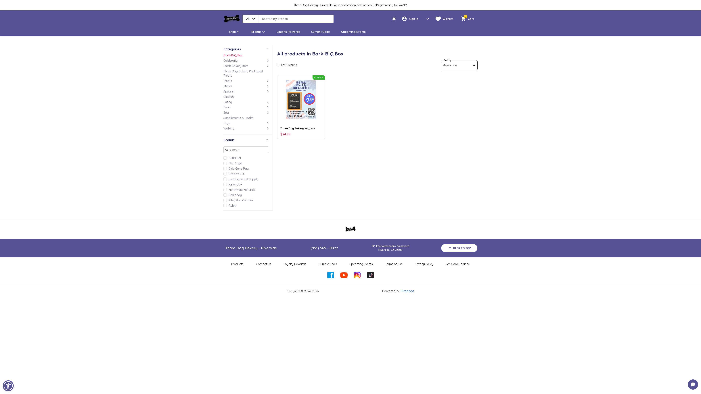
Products (237, 264)
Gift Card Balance (458, 264)
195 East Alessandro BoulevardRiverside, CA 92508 (390, 248)
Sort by (447, 60)
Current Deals (320, 32)
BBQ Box (297, 128)
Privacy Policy (424, 264)
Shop (232, 32)
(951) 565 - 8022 (324, 248)
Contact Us (263, 264)
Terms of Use (394, 264)
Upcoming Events (353, 32)
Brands (256, 32)
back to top (462, 248)
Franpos (407, 291)
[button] (8, 385)
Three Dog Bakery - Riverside (251, 248)
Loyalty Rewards (288, 32)
